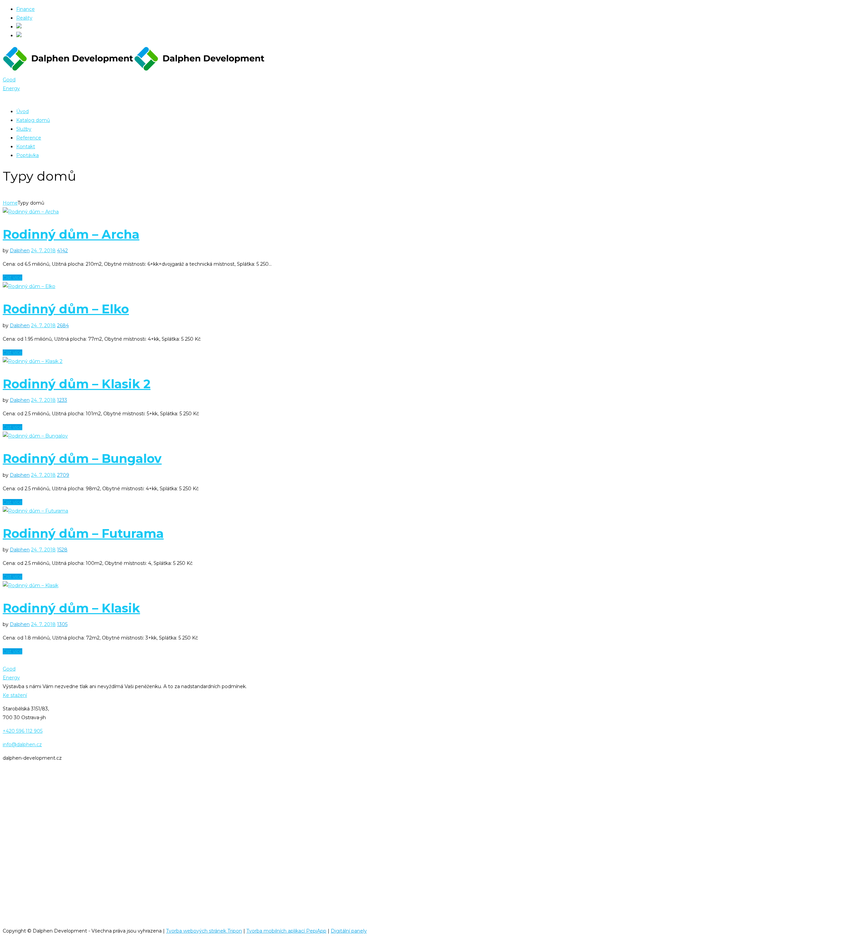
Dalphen (20, 250)
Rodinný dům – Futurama (83, 533)
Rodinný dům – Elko (66, 309)
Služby (23, 129)
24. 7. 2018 (43, 250)
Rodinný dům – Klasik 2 (77, 383)
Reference (28, 138)
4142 (62, 250)
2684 (63, 325)
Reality (24, 18)
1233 (62, 400)
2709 (63, 475)
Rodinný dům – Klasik (71, 608)
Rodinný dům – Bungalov (82, 458)
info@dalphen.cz (22, 744)
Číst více (12, 278)
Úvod (22, 111)
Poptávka (27, 155)
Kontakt (25, 146)
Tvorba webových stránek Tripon (204, 931)
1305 (62, 624)
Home (10, 203)
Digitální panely (349, 931)
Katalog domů (33, 120)
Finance (25, 9)
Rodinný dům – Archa (71, 234)
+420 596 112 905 (23, 731)
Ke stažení (15, 695)
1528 (62, 550)
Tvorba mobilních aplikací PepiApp (286, 931)
